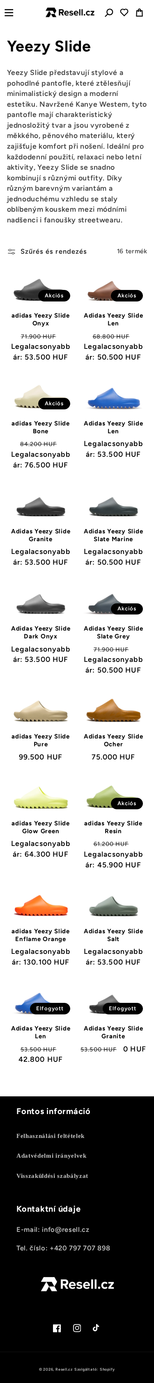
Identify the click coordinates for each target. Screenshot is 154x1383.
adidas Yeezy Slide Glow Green (40, 827)
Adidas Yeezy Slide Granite (41, 535)
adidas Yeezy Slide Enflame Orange (40, 935)
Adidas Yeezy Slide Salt (113, 935)
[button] (8, 12)
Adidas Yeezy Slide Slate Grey (113, 632)
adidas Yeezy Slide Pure (40, 740)
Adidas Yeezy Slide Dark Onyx (41, 632)
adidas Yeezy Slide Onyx (40, 319)
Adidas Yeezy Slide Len (113, 319)
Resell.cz (64, 1369)
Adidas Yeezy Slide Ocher (113, 740)
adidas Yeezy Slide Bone (40, 427)
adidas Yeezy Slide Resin (113, 827)
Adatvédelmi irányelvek (51, 1155)
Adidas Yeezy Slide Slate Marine (113, 535)
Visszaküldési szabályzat (52, 1175)
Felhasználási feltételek (50, 1135)
